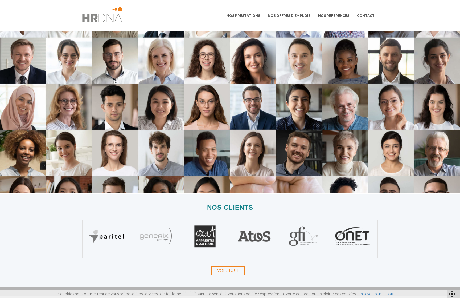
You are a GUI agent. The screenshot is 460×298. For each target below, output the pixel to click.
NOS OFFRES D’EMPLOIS (289, 16)
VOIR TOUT (228, 270)
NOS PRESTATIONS (243, 16)
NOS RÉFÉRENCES (333, 16)
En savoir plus (370, 294)
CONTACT (366, 16)
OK (390, 294)
